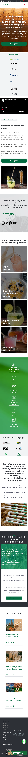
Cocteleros (5, 725)
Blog (4, 735)
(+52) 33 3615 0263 (7, 1)
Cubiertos (5, 729)
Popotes (5, 723)
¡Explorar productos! (14, 598)
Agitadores (5, 727)
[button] (24, 1)
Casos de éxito (7, 732)
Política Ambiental (8, 744)
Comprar (14, 44)
